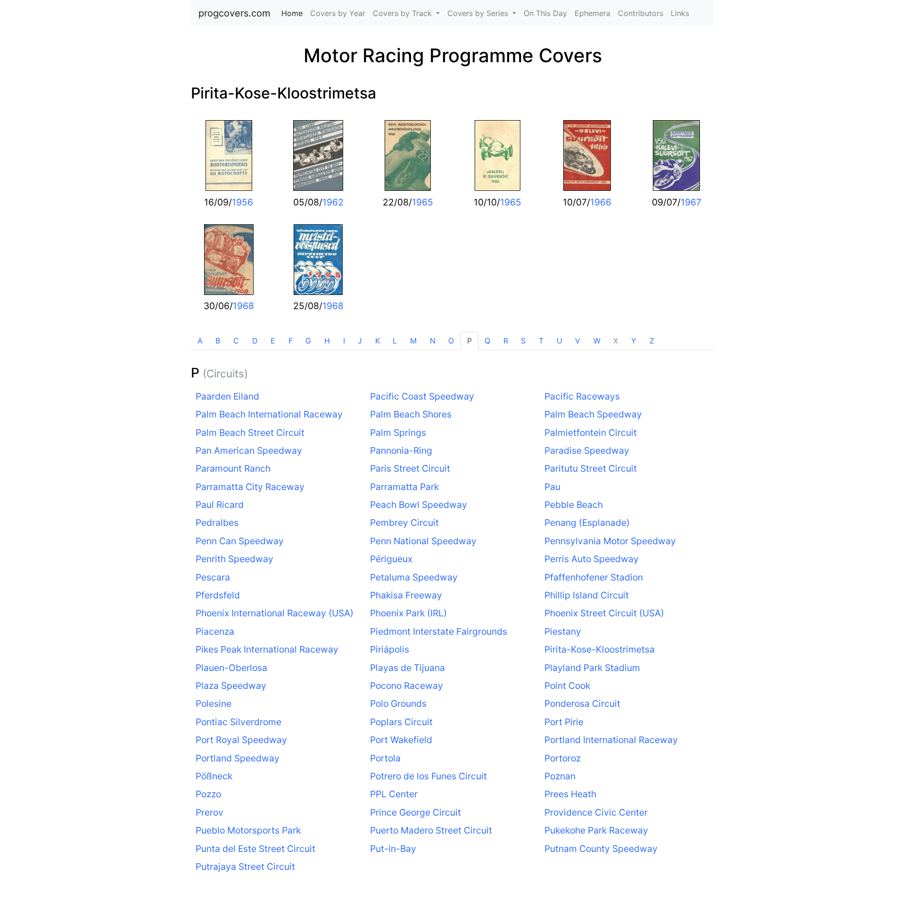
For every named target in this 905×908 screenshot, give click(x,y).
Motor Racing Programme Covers (453, 55)
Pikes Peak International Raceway (267, 649)
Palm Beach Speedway (593, 414)
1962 (333, 202)
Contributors (640, 13)
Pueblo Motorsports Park (248, 830)
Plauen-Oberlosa (231, 667)
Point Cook (567, 685)
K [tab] (377, 340)
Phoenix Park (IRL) (408, 613)
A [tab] (200, 340)
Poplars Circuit (401, 722)
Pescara (213, 577)
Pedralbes (217, 522)
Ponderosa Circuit (582, 703)
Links (680, 13)
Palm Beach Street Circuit (250, 432)
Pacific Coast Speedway (422, 396)
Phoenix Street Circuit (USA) (604, 613)
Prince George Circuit (415, 812)
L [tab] (395, 340)
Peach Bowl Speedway (418, 504)
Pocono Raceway (406, 685)
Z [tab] (652, 340)
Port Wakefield (401, 739)
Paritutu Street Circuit (590, 468)
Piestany (562, 631)
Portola (385, 758)
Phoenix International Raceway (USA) (275, 613)
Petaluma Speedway (414, 577)
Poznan (560, 776)
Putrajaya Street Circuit (245, 866)
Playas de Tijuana (407, 667)
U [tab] (559, 340)
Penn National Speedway (423, 541)
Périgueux (391, 558)
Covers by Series (478, 13)
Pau (552, 486)
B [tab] (217, 340)
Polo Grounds (398, 703)
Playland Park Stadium (592, 667)
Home (293, 13)
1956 (242, 202)
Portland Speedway (238, 758)
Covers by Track (403, 13)
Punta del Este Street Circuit (255, 848)
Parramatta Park (404, 486)
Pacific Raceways (582, 396)
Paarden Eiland (227, 396)
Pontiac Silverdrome (238, 722)
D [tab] (255, 340)
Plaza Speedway (231, 685)
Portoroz (562, 758)
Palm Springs (398, 432)
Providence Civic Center (596, 812)
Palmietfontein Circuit (590, 432)
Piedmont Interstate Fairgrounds (438, 631)
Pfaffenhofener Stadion (593, 577)
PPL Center (394, 794)
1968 (243, 305)
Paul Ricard (220, 504)
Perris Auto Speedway (591, 558)
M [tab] (413, 340)
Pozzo (208, 794)
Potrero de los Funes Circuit (428, 776)
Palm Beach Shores (411, 414)
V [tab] (577, 340)
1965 (422, 202)
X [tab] (615, 340)
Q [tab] (487, 340)
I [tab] (344, 340)
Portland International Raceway (611, 739)
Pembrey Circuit (404, 522)
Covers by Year (337, 13)
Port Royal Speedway (241, 739)
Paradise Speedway (586, 450)
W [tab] (597, 340)
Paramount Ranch (233, 468)
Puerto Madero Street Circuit (431, 830)
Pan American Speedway (249, 450)
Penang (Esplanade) (587, 522)
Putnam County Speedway (601, 848)
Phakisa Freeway (406, 595)
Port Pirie (564, 722)
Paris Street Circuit (410, 468)
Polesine (213, 703)
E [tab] (273, 340)
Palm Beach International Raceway (269, 414)
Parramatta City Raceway (250, 486)
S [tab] (523, 340)
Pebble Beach (573, 504)
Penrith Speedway (234, 558)
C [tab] (236, 340)
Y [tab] (633, 340)
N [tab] (433, 340)
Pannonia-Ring (401, 450)
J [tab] (360, 340)
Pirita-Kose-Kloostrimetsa (283, 93)
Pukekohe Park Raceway (596, 830)
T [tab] (541, 340)
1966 (600, 202)
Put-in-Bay (393, 848)
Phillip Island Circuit (586, 595)
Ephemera (592, 13)
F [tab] (290, 340)
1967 (691, 202)
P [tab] (469, 340)
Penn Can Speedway (240, 541)
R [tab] (505, 340)
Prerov (209, 812)
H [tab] (327, 340)
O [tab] (451, 340)
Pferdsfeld (218, 595)
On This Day (545, 13)
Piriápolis (389, 649)
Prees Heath (570, 794)
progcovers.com (234, 13)
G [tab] (308, 340)
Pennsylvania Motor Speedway (610, 541)
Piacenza (215, 631)
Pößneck (214, 776)
